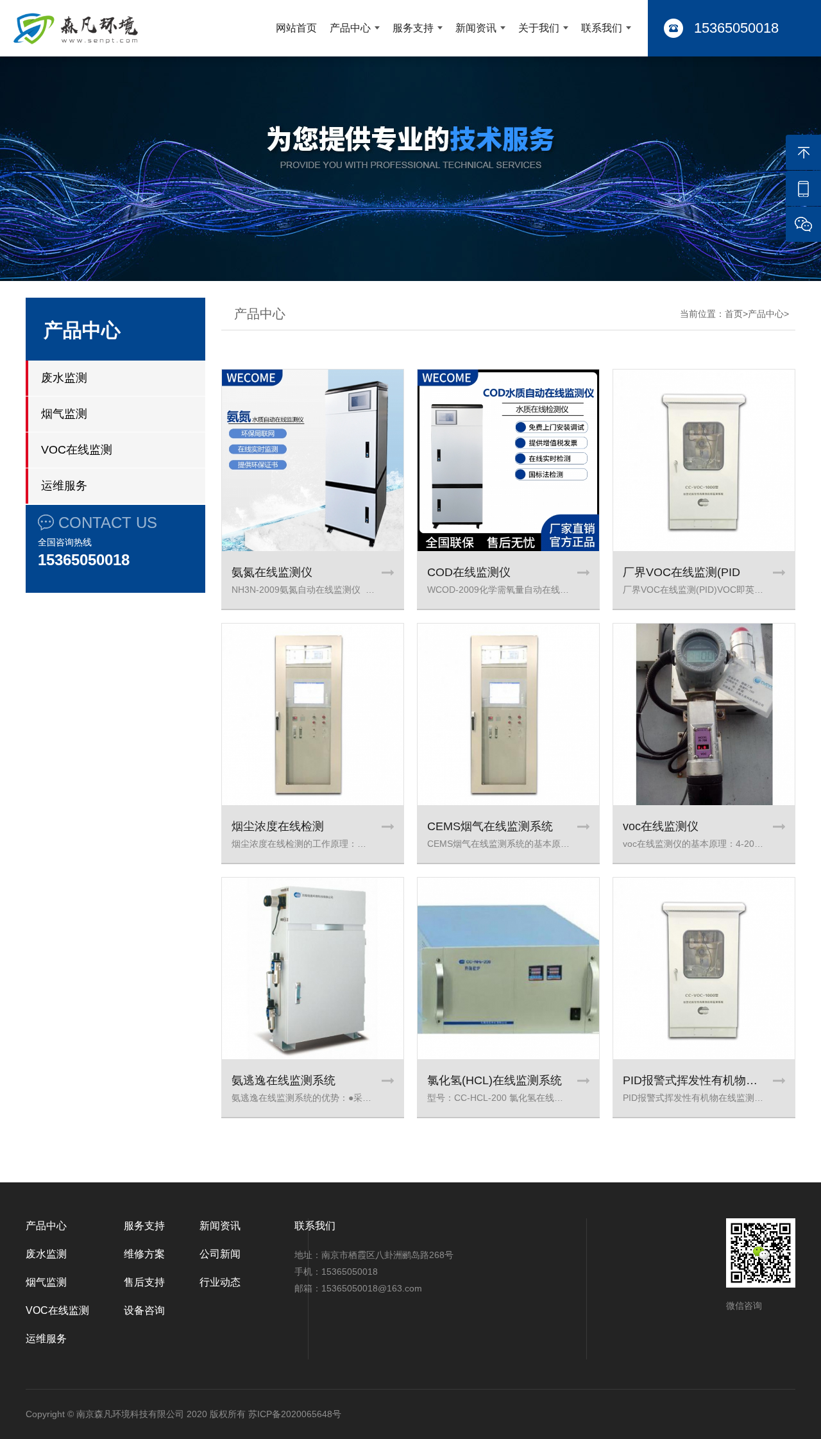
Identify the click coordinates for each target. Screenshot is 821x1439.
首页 (734, 314)
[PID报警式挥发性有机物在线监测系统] (704, 968)
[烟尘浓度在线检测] (312, 714)
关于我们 (538, 27)
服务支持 (413, 27)
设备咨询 (144, 1310)
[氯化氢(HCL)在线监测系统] (508, 968)
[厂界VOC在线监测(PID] (704, 460)
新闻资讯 (475, 27)
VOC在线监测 (76, 449)
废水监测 (64, 377)
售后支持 (144, 1282)
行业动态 (220, 1282)
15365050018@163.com (371, 1288)
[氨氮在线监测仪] (312, 460)
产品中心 (350, 27)
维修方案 (144, 1253)
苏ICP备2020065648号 (294, 1414)
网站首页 (296, 27)
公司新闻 (220, 1253)
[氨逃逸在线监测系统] (312, 968)
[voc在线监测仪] (704, 714)
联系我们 (601, 27)
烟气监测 (64, 413)
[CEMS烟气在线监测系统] (508, 714)
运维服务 (64, 485)
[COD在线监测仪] (508, 460)
